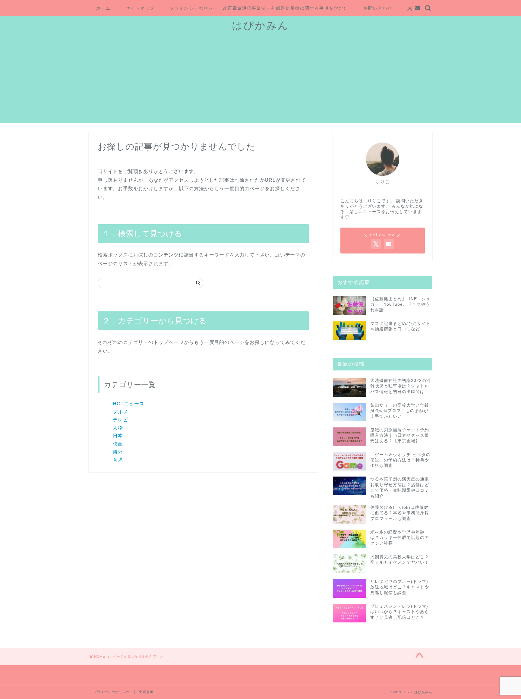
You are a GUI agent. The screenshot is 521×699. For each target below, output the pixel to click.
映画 (118, 443)
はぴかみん (260, 25)
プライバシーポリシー (111, 692)
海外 (118, 452)
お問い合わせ (377, 8)
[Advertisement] (260, 81)
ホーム (103, 8)
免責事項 (146, 692)
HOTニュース (128, 403)
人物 (118, 427)
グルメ (120, 411)
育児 (118, 459)
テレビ (120, 419)
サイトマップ (140, 8)
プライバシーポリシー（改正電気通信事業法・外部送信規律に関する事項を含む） (259, 8)
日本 (118, 435)
